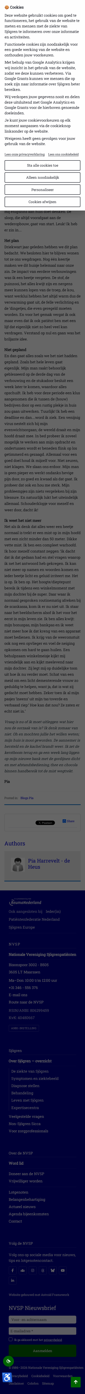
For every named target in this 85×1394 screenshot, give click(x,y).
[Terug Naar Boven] (76, 1382)
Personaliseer (42, 189)
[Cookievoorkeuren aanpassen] (8, 1361)
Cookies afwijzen (42, 201)
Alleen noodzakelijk (42, 177)
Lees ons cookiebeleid (63, 154)
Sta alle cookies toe (42, 165)
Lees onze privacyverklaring (25, 154)
